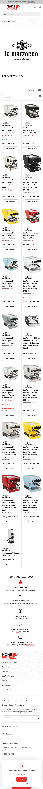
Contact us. (20, 605)
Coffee (5, 671)
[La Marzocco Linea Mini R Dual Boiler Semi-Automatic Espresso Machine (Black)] (32, 163)
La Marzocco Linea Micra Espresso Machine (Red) (30, 235)
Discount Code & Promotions (13, 705)
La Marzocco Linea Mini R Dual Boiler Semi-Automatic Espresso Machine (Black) (30, 185)
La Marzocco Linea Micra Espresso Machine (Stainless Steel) (9, 183)
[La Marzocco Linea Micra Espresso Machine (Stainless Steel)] (11, 163)
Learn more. (30, 645)
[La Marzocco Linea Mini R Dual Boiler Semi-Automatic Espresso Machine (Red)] (11, 484)
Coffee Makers (8, 676)
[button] (40, 7)
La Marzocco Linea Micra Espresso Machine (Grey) (9, 340)
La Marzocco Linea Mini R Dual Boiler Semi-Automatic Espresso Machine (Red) (9, 505)
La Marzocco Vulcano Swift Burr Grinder (10, 554)
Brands (5, 681)
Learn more (31, 2)
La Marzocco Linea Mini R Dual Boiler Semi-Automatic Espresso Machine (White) (30, 286)
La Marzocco (12, 21)
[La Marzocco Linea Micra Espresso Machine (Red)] (32, 216)
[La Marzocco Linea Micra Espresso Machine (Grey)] (11, 321)
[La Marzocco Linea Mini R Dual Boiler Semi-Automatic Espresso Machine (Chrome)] (11, 431)
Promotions (6, 690)
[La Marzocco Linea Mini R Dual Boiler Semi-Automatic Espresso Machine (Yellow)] (32, 431)
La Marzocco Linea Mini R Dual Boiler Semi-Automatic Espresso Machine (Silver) (30, 395)
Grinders (5, 667)
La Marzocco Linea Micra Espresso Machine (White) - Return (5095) (9, 394)
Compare (31, 90)
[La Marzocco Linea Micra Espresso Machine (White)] (11, 111)
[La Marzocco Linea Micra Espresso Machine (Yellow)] (11, 216)
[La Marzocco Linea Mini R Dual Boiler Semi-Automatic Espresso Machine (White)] (32, 264)
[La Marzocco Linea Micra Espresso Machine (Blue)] (11, 264)
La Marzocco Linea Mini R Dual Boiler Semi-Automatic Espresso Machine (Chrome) (9, 452)
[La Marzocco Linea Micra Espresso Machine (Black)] (32, 111)
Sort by (4, 95)
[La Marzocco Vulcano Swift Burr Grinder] (11, 537)
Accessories (6, 685)
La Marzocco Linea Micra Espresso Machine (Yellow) (9, 235)
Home (3, 21)
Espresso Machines (9, 662)
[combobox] (21, 14)
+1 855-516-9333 (8, 754)
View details (10, 148)
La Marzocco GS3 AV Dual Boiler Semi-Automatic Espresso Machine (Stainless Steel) (31, 343)
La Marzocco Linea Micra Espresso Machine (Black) (30, 130)
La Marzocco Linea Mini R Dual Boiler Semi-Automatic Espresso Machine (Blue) (30, 505)
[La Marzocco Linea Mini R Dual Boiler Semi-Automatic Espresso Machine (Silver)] (32, 373)
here (17, 632)
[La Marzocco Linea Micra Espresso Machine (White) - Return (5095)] (11, 373)
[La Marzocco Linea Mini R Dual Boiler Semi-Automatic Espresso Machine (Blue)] (32, 484)
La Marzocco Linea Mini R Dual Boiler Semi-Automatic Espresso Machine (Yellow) (30, 452)
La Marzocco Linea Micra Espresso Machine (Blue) (9, 283)
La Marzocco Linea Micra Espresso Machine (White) (9, 130)
